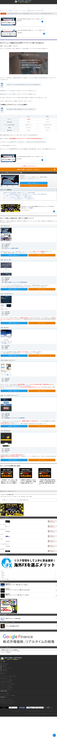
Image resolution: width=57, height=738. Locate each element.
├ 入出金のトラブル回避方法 (5, 685)
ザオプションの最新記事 (6, 652)
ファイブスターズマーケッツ (27, 545)
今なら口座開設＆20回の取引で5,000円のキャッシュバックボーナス (27, 286)
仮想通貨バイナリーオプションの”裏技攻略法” (15, 417)
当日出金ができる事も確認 (36, 423)
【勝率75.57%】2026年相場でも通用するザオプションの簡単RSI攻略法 (19, 192)
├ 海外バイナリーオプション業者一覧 (7, 683)
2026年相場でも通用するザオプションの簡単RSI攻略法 (19, 13)
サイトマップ (5, 672)
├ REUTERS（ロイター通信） (6, 699)
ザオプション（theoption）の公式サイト (13, 90)
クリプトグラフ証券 (4, 579)
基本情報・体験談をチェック (34, 183)
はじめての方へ (35, 8)
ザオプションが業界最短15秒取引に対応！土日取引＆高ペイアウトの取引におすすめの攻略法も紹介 (25, 194)
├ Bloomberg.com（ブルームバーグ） (7, 701)
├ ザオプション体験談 (4, 693)
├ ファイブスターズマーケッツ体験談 (7, 695)
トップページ (7, 8)
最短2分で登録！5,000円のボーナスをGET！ (28, 169)
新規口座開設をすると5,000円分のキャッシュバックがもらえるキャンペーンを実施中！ (27, 252)
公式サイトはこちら (34, 185)
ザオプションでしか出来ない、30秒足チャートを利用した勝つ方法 (18, 197)
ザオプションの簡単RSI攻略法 (12, 248)
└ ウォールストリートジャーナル (6, 703)
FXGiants (3, 575)
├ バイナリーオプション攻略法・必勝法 (8, 676)
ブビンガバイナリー (27, 530)
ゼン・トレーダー (27, 525)
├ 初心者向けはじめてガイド (5, 678)
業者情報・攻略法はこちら (14, 255)
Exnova (27, 540)
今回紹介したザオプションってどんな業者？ (10, 649)
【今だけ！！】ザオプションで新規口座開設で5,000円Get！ (41, 13)
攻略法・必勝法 (49, 8)
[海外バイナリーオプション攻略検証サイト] (23, 1)
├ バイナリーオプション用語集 (6, 687)
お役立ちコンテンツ (12, 491)
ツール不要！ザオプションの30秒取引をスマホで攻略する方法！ (17, 195)
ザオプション (27, 520)
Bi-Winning (27, 550)
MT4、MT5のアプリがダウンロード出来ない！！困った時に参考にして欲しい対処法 (16, 496)
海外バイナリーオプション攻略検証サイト (42, 713)
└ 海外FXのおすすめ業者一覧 (6, 689)
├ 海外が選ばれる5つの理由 (5, 681)
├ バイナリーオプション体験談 (6, 680)
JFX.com (27, 535)
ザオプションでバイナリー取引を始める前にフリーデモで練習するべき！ (19, 198)
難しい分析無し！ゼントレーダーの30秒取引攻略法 (16, 282)
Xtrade (2, 577)
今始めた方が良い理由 (21, 8)
